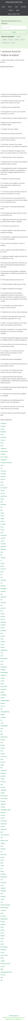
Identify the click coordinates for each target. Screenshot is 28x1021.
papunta (3, 636)
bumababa (3, 437)
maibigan (3, 670)
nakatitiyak (3, 891)
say (1, 851)
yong (2, 728)
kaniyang (3, 924)
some (2, 885)
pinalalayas (3, 504)
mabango (3, 426)
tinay (2, 552)
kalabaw (3, 745)
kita (1, 555)
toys (2, 868)
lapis (2, 832)
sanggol (3, 961)
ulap (2, 977)
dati (2, 594)
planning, (3, 586)
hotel (2, 661)
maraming (3, 474)
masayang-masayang (6, 462)
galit (2, 784)
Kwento (11, 10)
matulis (2, 698)
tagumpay (3, 622)
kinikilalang (3, 549)
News (17, 10)
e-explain (3, 524)
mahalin (3, 793)
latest (2, 527)
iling (2, 510)
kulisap (2, 566)
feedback (3, 801)
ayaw (2, 759)
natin (2, 941)
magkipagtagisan (5, 700)
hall (1, 600)
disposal (3, 479)
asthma (3, 818)
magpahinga (4, 667)
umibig (2, 779)
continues (3, 910)
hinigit (2, 871)
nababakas (3, 630)
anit (1, 468)
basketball (3, 773)
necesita (3, 440)
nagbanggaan (4, 726)
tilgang (2, 518)
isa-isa (2, 465)
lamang (2, 429)
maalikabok (3, 448)
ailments (3, 787)
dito (2, 709)
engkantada (4, 770)
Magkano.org (19, 1019)
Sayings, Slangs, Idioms (14, 14)
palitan (2, 692)
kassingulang (4, 947)
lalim (2, 734)
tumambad (3, 689)
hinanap (3, 647)
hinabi (2, 958)
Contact (12, 1017)
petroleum (3, 916)
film (1, 574)
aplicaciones (4, 496)
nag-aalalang (4, 798)
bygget (2, 714)
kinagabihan (4, 460)
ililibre (2, 969)
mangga (3, 807)
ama (2, 577)
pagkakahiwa (4, 650)
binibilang (3, 849)
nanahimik (3, 476)
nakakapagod (4, 451)
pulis (2, 502)
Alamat (10, 7)
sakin (2, 893)
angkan (2, 765)
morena (3, 706)
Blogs (3, 7)
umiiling (3, 843)
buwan (2, 516)
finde (2, 446)
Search (14, 32)
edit (2, 879)
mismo (2, 485)
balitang (3, 826)
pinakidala (3, 874)
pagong (3, 935)
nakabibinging (4, 672)
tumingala (3, 717)
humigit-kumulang (5, 905)
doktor (2, 938)
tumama (3, 815)
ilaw (2, 980)
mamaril (3, 966)
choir (2, 656)
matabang (3, 580)
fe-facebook (4, 821)
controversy (4, 756)
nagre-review (4, 955)
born (2, 751)
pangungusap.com (14, 1015)
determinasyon (5, 907)
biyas (2, 846)
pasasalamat (4, 488)
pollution (3, 616)
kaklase (2, 930)
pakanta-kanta (4, 840)
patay (2, 927)
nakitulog (3, 812)
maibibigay (3, 695)
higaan (2, 499)
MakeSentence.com (19, 1017)
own (2, 902)
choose (2, 952)
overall (2, 681)
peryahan (3, 776)
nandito (3, 490)
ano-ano (3, 493)
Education (23, 7)
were (2, 653)
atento (2, 933)
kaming (2, 628)
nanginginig (3, 588)
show (2, 723)
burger (2, 857)
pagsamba (3, 546)
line (1, 731)
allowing (3, 703)
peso (2, 611)
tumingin (3, 538)
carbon (2, 541)
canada (2, 899)
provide (3, 563)
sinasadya (3, 544)
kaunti (2, 639)
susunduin (3, 471)
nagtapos (3, 888)
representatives (5, 835)
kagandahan (4, 829)
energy (2, 614)
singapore (3, 675)
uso (2, 583)
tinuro (2, 434)
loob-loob (3, 782)
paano (2, 572)
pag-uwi (3, 762)
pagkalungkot (4, 919)
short (2, 742)
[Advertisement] (14, 998)
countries (3, 975)
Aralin (16, 7)
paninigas (3, 896)
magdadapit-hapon (6, 810)
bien (2, 507)
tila (1, 720)
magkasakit (4, 790)
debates (3, 642)
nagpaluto (3, 804)
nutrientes (3, 569)
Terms (8, 1017)
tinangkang (3, 423)
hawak (2, 944)
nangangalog (4, 658)
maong (2, 530)
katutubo (3, 608)
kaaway (2, 619)
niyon (2, 482)
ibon (2, 768)
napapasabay (4, 737)
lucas (2, 664)
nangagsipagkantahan (6, 972)
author (2, 865)
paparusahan (4, 796)
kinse (2, 863)
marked (3, 748)
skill (1, 837)
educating (3, 602)
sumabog (3, 591)
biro (2, 605)
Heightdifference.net (10, 1019)
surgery (3, 678)
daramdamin (4, 686)
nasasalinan (4, 535)
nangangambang (5, 712)
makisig (3, 754)
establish (3, 558)
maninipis (3, 454)
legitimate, (3, 432)
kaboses (3, 740)
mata (2, 913)
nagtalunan (3, 597)
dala (2, 633)
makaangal (3, 882)
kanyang (3, 921)
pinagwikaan (4, 877)
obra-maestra (4, 457)
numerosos (4, 854)
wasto (2, 644)
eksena (2, 521)
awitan (2, 684)
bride (2, 532)
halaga (2, 513)
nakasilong (3, 949)
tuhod (2, 860)
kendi (2, 443)
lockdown (3, 625)
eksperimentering (5, 963)
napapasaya (4, 824)
